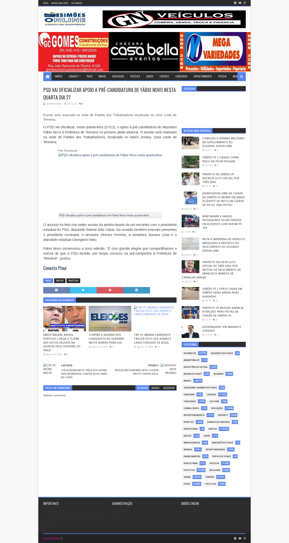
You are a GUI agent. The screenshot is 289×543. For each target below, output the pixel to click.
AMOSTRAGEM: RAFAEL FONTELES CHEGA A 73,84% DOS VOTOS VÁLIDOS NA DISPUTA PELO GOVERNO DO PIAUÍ (61, 342)
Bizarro (219, 374)
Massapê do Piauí (222, 442)
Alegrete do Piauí (222, 353)
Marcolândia (192, 442)
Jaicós (187, 436)
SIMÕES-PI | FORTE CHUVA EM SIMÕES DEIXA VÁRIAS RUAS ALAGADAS (222, 292)
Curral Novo (191, 408)
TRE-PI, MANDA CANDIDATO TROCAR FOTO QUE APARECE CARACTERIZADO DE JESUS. (152, 338)
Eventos (189, 422)
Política (135, 76)
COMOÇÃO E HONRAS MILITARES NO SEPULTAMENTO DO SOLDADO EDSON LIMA (223, 142)
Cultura (214, 401)
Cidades (73, 76)
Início (45, 3)
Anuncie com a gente (59, 3)
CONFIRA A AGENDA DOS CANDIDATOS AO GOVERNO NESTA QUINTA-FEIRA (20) (106, 338)
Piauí (89, 76)
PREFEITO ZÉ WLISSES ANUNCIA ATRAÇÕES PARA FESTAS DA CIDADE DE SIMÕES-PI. (223, 311)
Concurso (181, 76)
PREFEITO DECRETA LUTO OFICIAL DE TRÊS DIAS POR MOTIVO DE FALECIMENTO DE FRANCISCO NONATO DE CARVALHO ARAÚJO (211, 269)
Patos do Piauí (221, 456)
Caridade (189, 394)
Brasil (102, 76)
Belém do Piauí (193, 374)
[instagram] (244, 3)
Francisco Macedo (218, 422)
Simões (58, 76)
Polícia (222, 76)
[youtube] (240, 3)
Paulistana (191, 463)
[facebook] (235, 3)
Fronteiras (191, 429)
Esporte (164, 76)
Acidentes (190, 353)
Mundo (237, 76)
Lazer (206, 436)
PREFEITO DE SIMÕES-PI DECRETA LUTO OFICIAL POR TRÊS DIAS (220, 178)
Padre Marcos (192, 456)
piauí (187, 484)
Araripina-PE (191, 360)
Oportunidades (215, 449)
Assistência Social (196, 367)
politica (210, 484)
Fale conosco (76, 3)
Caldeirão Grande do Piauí (200, 387)
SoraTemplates (51, 538)
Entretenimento (203, 76)
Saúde (149, 76)
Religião (214, 470)
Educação (118, 76)
